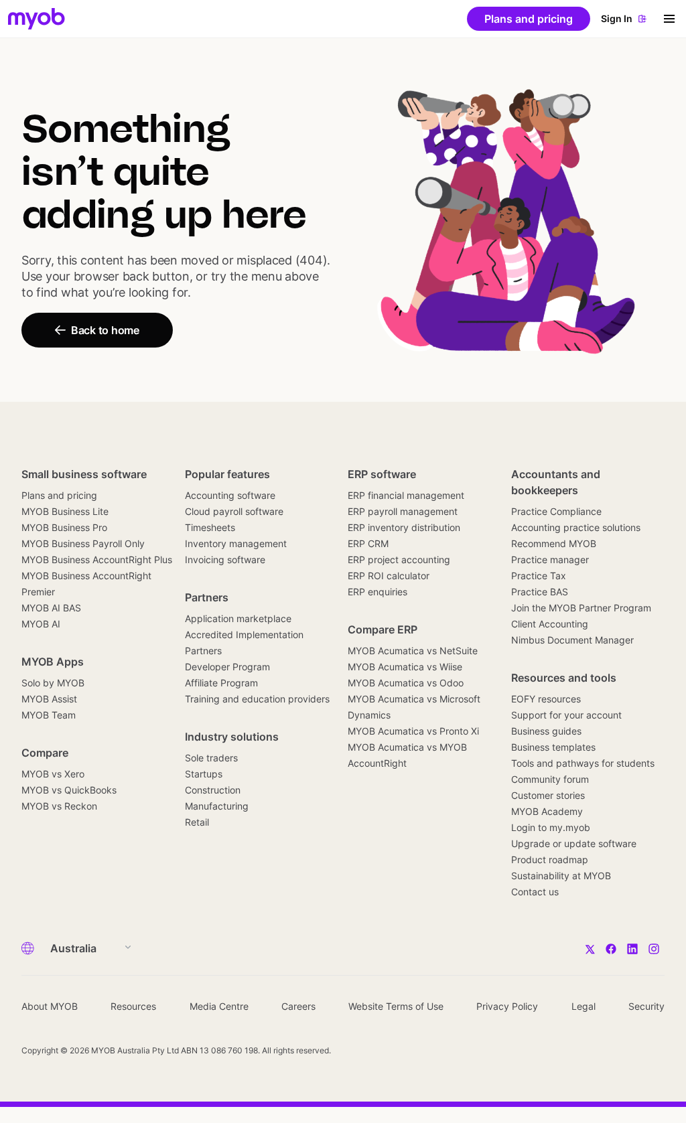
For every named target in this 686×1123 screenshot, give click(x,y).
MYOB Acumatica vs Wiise (405, 666)
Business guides (546, 731)
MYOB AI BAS (51, 607)
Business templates (553, 747)
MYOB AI (40, 623)
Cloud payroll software (234, 511)
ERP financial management (406, 495)
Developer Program (227, 666)
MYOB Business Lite (65, 511)
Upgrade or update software (573, 843)
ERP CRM (368, 543)
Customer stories (548, 795)
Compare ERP (382, 629)
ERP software (382, 474)
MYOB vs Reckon (59, 806)
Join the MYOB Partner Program (581, 607)
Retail (197, 822)
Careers (298, 1006)
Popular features (227, 474)
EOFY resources (546, 698)
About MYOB (49, 1006)
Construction (213, 790)
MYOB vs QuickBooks (69, 790)
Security (646, 1006)
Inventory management (236, 543)
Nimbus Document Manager (572, 640)
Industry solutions (232, 736)
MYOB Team (48, 715)
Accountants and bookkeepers (555, 482)
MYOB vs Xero (52, 773)
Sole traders (211, 757)
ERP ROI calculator (388, 575)
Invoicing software (225, 559)
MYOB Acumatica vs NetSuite (413, 650)
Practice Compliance (556, 511)
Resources (133, 1006)
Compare (44, 752)
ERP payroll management (403, 511)
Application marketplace (238, 618)
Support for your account (566, 715)
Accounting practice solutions (575, 527)
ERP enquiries (377, 591)
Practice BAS (539, 591)
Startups (203, 773)
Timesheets (210, 527)
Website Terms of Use (395, 1006)
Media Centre (219, 1006)
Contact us (535, 891)
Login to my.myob (550, 827)
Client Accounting (549, 623)
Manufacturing (217, 806)
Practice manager (550, 559)
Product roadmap (549, 859)
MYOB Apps (52, 661)
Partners (206, 597)
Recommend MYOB (553, 543)
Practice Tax (538, 575)
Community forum (550, 779)
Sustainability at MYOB (561, 875)
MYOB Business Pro (64, 527)
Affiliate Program (221, 682)
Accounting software (230, 495)
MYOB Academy (547, 811)
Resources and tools (563, 677)
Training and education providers (257, 698)
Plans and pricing (59, 495)
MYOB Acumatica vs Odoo (406, 682)
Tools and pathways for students (583, 763)
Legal (583, 1006)
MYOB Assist (49, 698)
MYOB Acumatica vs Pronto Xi (413, 731)
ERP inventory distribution (404, 527)
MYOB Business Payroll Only (83, 543)
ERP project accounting (399, 559)
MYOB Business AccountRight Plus (96, 559)
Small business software (84, 474)
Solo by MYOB (52, 682)
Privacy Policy (507, 1006)
